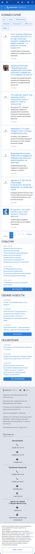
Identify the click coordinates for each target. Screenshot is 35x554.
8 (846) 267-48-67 (18, 482)
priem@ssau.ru (18, 489)
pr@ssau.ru (18, 510)
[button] (23, 2)
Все (4, 19)
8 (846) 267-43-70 (18, 448)
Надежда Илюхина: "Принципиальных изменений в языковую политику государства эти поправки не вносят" (22, 70)
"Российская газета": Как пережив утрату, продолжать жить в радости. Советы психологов (21, 99)
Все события (17, 289)
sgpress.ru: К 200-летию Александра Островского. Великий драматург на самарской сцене (21, 185)
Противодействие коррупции (15, 427)
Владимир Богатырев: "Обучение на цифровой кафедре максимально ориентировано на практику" (21, 158)
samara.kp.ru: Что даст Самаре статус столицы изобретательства (21, 131)
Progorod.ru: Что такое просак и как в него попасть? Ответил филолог (20, 212)
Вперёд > (29, 235)
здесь (19, 533)
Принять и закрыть (17, 549)
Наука (11, 19)
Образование (20, 19)
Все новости (17, 334)
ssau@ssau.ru (17, 462)
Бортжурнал (17, 24)
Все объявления (17, 379)
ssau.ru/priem (17, 496)
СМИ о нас (28, 24)
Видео (5, 28)
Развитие (6, 24)
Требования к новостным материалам (18, 519)
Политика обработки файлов (14, 413)
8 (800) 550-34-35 (18, 474)
